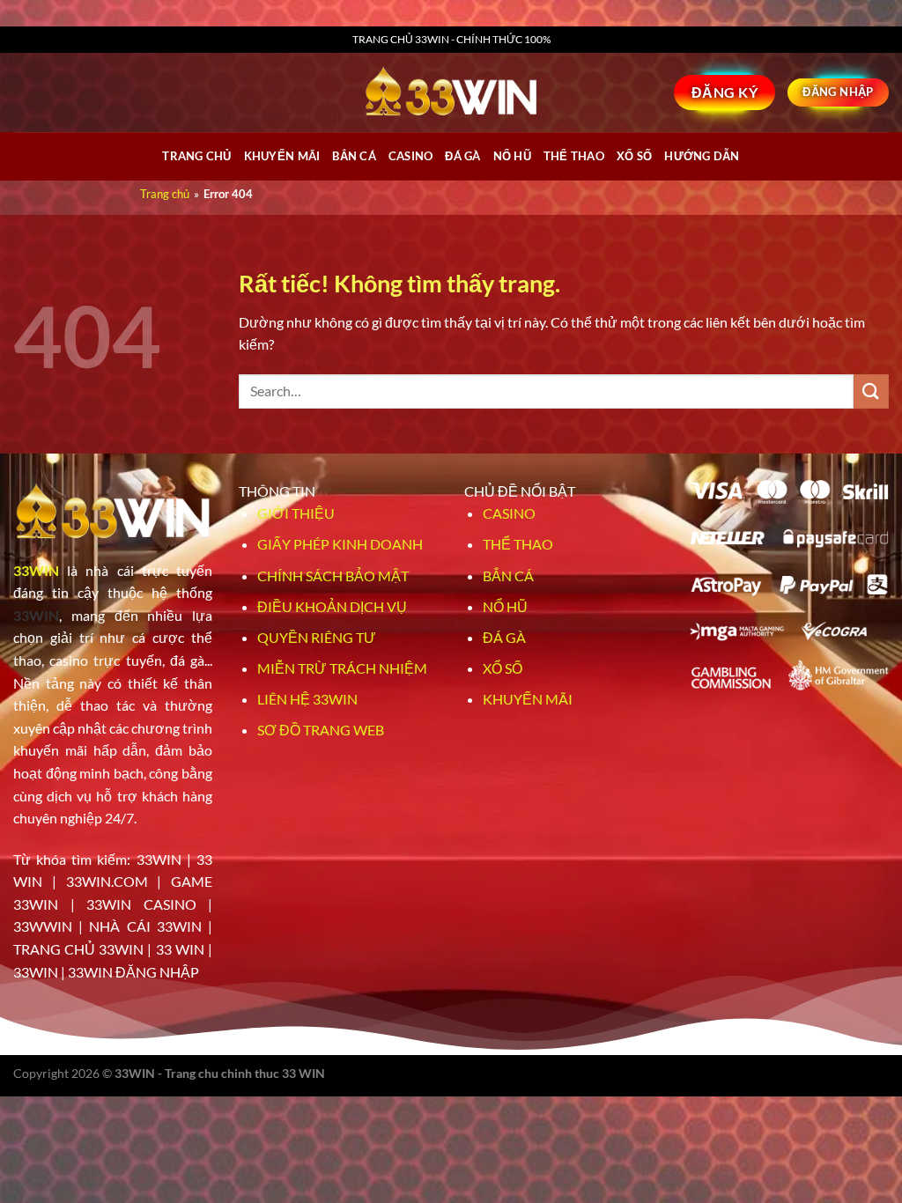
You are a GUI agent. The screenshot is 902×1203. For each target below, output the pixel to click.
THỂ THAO (573, 156)
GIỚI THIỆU (296, 513)
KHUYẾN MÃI (528, 698)
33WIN (36, 570)
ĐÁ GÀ (462, 156)
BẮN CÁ (354, 156)
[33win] (451, 92)
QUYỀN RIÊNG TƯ (316, 637)
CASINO (410, 156)
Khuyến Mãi (282, 156)
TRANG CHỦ (196, 156)
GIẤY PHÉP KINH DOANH (340, 543)
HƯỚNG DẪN (701, 156)
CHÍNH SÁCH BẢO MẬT (333, 575)
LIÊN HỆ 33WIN (307, 698)
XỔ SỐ (634, 156)
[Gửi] (871, 391)
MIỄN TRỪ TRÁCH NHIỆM (342, 668)
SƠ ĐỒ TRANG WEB (320, 729)
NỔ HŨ (512, 156)
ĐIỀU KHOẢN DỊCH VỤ (332, 606)
